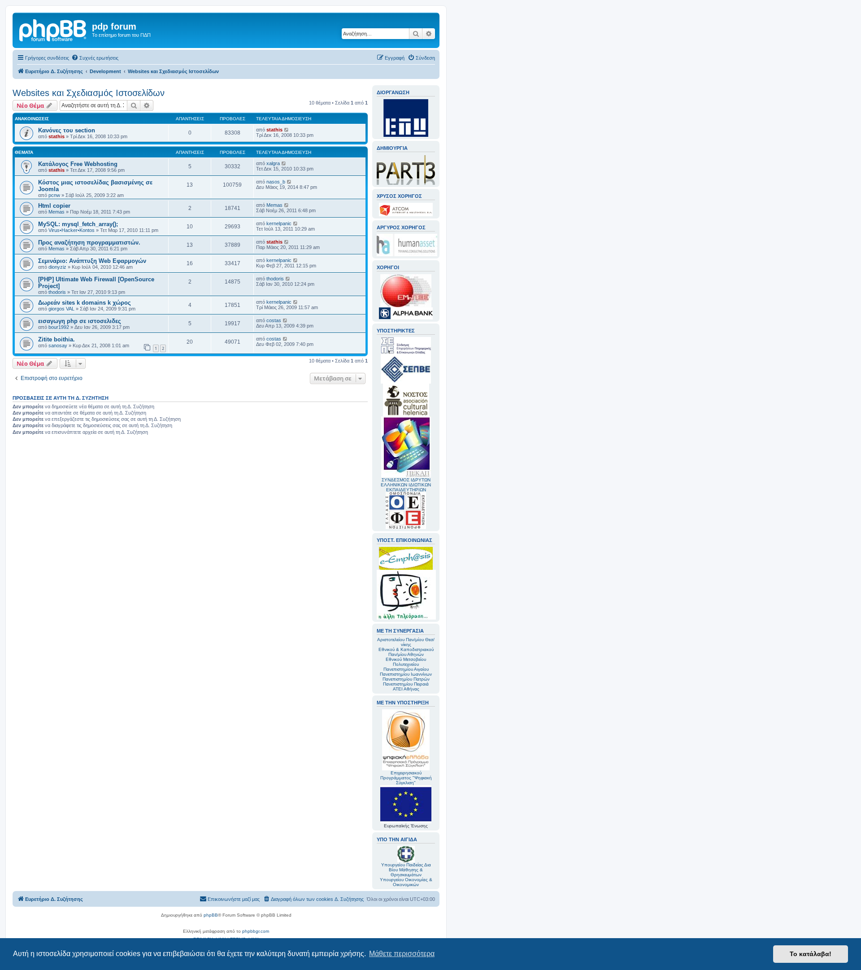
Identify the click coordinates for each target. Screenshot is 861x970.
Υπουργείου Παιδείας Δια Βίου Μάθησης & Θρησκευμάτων (406, 869)
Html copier (54, 205)
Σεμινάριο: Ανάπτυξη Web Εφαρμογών (92, 261)
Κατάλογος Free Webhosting (77, 164)
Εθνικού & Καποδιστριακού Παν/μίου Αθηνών (406, 652)
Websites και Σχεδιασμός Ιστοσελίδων (89, 93)
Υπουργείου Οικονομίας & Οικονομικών (406, 882)
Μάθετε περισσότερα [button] (402, 953)
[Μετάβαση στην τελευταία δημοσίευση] (287, 129)
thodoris (57, 292)
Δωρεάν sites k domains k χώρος (84, 302)
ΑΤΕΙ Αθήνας (406, 688)
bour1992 (58, 327)
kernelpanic (278, 223)
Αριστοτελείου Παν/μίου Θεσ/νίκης (406, 642)
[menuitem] (94, 57)
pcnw (54, 195)
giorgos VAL (61, 308)
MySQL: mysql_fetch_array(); (78, 224)
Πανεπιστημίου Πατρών (406, 679)
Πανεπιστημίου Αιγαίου (406, 669)
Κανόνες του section (66, 130)
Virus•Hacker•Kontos (71, 230)
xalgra (273, 163)
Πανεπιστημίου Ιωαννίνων (406, 674)
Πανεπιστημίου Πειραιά (406, 684)
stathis (56, 136)
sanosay (57, 345)
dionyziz (57, 267)
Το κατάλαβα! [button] (810, 953)
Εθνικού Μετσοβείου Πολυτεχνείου (406, 662)
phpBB (211, 915)
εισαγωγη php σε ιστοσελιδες (79, 321)
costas (273, 320)
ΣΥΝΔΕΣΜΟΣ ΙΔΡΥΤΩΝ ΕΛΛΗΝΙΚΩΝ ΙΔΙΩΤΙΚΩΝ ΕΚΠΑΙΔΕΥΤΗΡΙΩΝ (406, 484)
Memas (56, 211)
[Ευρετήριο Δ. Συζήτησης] (53, 29)
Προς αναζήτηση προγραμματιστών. (89, 242)
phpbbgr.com (255, 931)
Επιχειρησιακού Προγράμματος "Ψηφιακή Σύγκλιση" (406, 777)
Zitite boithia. (56, 339)
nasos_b (275, 181)
